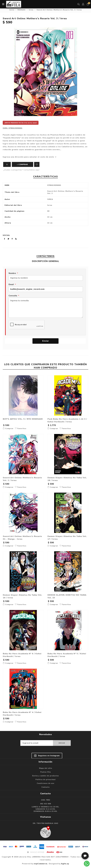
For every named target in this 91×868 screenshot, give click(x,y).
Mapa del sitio (45, 768)
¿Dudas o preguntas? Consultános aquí (21, 170)
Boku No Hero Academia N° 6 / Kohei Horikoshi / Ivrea (22, 655)
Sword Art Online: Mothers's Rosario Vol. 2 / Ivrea (22, 479)
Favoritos (36, 164)
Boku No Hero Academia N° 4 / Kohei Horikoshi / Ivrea (22, 713)
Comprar (9, 428)
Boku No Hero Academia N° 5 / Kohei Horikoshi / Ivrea (67, 655)
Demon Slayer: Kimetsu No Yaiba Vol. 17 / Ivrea (67, 537)
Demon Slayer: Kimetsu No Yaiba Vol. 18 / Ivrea (67, 479)
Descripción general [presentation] (45, 261)
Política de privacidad (45, 780)
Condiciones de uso (45, 783)
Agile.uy (65, 864)
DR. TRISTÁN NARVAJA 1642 (45, 823)
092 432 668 (45, 804)
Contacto (45, 787)
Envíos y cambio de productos (45, 776)
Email (11, 284)
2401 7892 (45, 800)
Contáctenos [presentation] (45, 256)
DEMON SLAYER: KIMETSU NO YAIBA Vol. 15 (67, 596)
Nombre (12, 273)
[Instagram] (47, 755)
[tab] (45, 256)
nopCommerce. (41, 864)
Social (6, 235)
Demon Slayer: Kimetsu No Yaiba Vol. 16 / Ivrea (22, 596)
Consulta (13, 296)
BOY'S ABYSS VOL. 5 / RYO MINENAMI (23, 419)
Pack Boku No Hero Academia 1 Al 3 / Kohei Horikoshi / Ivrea (67, 420)
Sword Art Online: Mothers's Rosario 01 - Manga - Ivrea (22, 537)
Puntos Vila (45, 772)
